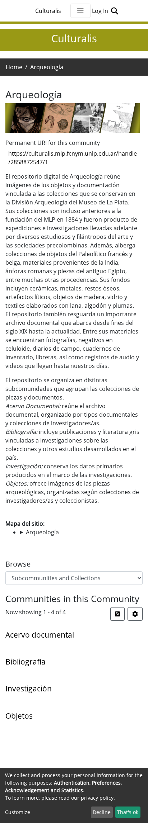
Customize (17, 812)
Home (14, 67)
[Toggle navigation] (80, 11)
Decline (102, 812)
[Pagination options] (135, 614)
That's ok (127, 812)
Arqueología (42, 532)
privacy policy (97, 797)
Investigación (28, 689)
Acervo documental (39, 635)
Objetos (19, 716)
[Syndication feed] (117, 614)
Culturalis (48, 11)
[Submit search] (114, 10)
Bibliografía (25, 662)
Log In (101, 11)
